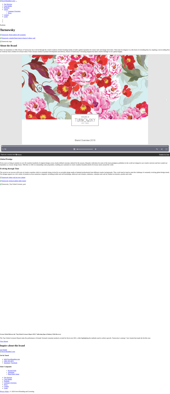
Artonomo (11, 372)
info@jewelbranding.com (12, 359)
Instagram (7, 363)
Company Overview (14, 11)
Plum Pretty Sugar (13, 374)
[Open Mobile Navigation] (16, 1)
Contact (6, 15)
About (6, 9)
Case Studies (8, 6)
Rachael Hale (12, 370)
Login (6, 16)
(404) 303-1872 (9, 361)
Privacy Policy (4, 391)
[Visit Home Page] (7, 1)
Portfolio (6, 8)
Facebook (14, 363)
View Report (4, 341)
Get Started (3, 350)
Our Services (8, 4)
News (10, 13)
